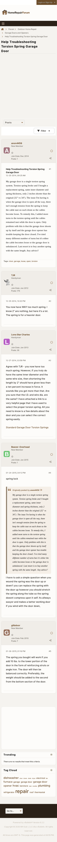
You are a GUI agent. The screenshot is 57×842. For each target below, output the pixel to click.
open (28, 261)
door (11, 261)
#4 (50, 473)
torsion (35, 261)
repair (22, 791)
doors (25, 778)
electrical (40, 778)
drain (29, 778)
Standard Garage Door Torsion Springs (27, 427)
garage (17, 261)
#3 (50, 360)
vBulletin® (28, 822)
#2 (50, 301)
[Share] (50, 158)
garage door (26, 782)
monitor (35, 786)
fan (47, 778)
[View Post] (41, 490)
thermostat (40, 792)
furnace (7, 781)
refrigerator (8, 792)
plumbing (44, 785)
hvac (16, 785)
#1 (50, 169)
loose (23, 261)
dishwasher (11, 777)
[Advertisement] (28, 84)
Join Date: (15, 156)
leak (30, 786)
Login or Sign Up (45, 2)
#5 (50, 651)
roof (32, 792)
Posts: (13, 159)
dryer (33, 778)
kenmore (24, 786)
